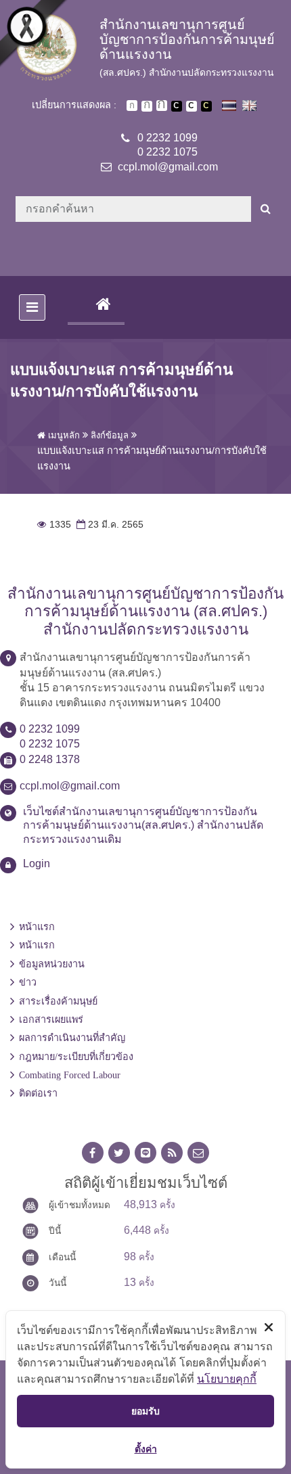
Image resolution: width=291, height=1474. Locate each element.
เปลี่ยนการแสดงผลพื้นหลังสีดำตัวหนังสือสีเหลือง (206, 106)
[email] (198, 1153)
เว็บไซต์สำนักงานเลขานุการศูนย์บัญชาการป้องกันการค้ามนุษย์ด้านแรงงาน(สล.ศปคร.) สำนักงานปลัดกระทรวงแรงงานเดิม (143, 826)
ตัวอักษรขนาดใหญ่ (161, 105)
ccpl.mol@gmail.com (168, 166)
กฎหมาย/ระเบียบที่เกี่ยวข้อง (76, 1056)
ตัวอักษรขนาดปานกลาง (146, 106)
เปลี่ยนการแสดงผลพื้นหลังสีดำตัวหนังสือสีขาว (176, 106)
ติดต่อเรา (38, 1093)
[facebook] (93, 1153)
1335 (54, 525)
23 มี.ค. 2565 (108, 525)
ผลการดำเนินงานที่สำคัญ (72, 1037)
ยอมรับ (145, 1411)
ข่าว (28, 982)
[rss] (172, 1153)
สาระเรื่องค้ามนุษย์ (58, 1001)
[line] (145, 1153)
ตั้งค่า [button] (146, 1448)
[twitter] (119, 1153)
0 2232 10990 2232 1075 (167, 145)
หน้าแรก (37, 926)
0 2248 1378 (50, 759)
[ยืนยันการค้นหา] (265, 209)
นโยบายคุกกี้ (226, 1378)
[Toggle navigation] (32, 307)
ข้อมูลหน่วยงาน (52, 964)
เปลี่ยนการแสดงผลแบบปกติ (191, 106)
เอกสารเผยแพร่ (51, 1019)
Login (36, 863)
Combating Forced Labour (69, 1074)
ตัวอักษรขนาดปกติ (132, 105)
